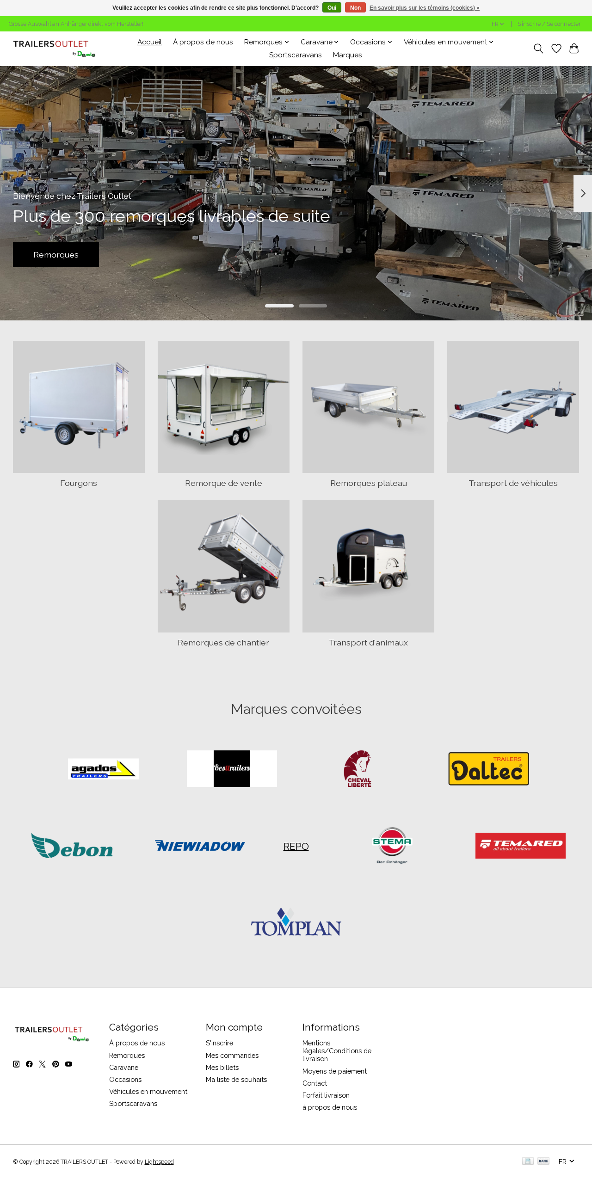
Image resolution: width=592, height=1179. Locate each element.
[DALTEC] (488, 770)
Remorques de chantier (223, 642)
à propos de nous (329, 1107)
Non (355, 8)
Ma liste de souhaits (236, 1079)
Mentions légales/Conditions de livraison (336, 1050)
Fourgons (78, 483)
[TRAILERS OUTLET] (57, 48)
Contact (314, 1083)
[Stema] (392, 846)
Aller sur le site (296, 254)
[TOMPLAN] (296, 923)
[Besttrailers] (232, 770)
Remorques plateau (368, 483)
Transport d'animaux (368, 642)
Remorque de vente (223, 483)
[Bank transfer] (543, 1161)
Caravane (123, 1067)
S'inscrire (219, 1043)
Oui (331, 8)
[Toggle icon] (538, 48)
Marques (347, 55)
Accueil (149, 42)
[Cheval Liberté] (360, 770)
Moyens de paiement (334, 1071)
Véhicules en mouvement (148, 1091)
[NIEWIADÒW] (200, 846)
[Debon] (72, 846)
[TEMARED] (520, 846)
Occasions (125, 1079)
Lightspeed (159, 1162)
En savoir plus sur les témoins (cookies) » (425, 8)
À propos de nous (203, 42)
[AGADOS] (103, 770)
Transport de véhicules (513, 483)
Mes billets (222, 1067)
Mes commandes (232, 1055)
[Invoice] (528, 1161)
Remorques (127, 1055)
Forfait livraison (326, 1095)
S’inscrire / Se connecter (549, 24)
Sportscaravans (295, 55)
